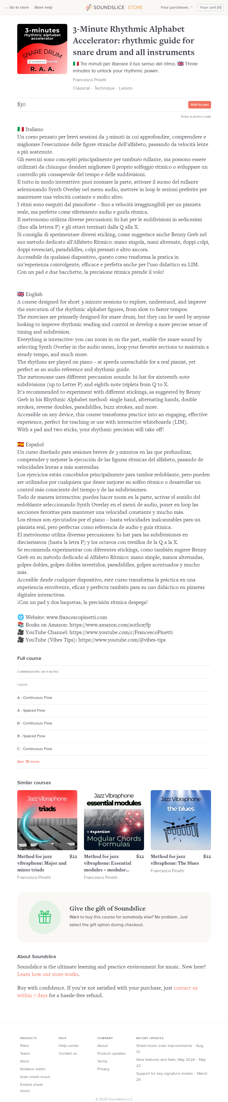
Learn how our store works (47, 974)
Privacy (103, 1069)
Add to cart (200, 105)
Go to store (16, 7)
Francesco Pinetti (89, 80)
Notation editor (33, 1069)
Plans (24, 1046)
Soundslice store (98, 6)
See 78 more (28, 762)
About (102, 1046)
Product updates (111, 1054)
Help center (69, 1046)
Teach (25, 1054)
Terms (102, 1061)
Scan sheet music (35, 1077)
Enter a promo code (196, 117)
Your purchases (174, 7)
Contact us (68, 1054)
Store (24, 1061)
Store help (43, 7)
